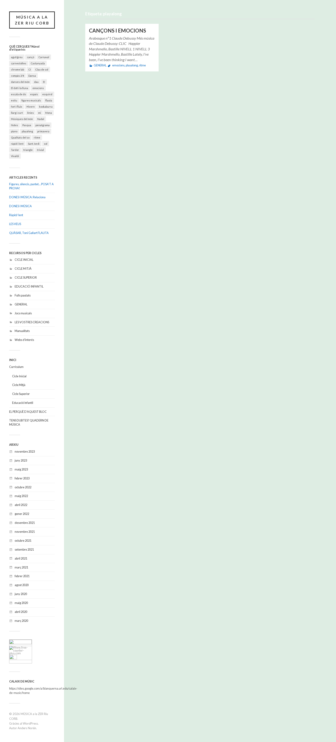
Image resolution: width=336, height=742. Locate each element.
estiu (14, 100)
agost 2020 (22, 585)
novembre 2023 (25, 451)
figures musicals (31, 100)
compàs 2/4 (17, 75)
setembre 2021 (24, 549)
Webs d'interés (24, 340)
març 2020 (21, 620)
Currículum (16, 367)
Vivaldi (15, 156)
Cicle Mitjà (18, 385)
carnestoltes (18, 63)
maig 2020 (21, 603)
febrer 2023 (22, 478)
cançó (30, 57)
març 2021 (21, 567)
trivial (40, 149)
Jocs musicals (23, 313)
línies (30, 112)
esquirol (47, 94)
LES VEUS (15, 224)
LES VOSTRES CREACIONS (32, 322)
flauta (48, 100)
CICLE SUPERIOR (26, 277)
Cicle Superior (21, 394)
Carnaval (43, 57)
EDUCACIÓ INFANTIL (29, 286)
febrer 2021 (22, 576)
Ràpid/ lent (16, 215)
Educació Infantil (22, 403)
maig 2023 (21, 469)
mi (39, 112)
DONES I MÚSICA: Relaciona (27, 197)
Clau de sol (41, 69)
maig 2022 (21, 496)
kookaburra (46, 106)
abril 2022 (21, 505)
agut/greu (17, 57)
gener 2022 (22, 514)
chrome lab (17, 69)
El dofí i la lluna (19, 88)
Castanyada (38, 63)
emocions (38, 88)
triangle (28, 149)
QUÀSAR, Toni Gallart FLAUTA (29, 233)
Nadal (40, 118)
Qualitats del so (20, 137)
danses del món (20, 81)
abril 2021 (21, 558)
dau (36, 81)
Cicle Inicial (19, 376)
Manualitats (22, 331)
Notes (14, 125)
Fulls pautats (23, 295)
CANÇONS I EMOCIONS (117, 30)
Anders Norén (27, 728)
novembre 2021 (25, 531)
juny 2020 (21, 594)
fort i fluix (16, 106)
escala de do (18, 94)
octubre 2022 (23, 487)
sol (45, 143)
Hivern (31, 106)
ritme (37, 137)
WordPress (30, 723)
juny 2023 (21, 460)
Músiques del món (22, 118)
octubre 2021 (23, 540)
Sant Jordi (34, 143)
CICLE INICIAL (24, 259)
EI (44, 81)
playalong (27, 131)
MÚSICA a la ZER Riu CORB (32, 20)
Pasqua (26, 125)
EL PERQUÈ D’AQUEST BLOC (28, 411)
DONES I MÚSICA (20, 206)
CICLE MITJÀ (23, 268)
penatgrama (42, 125)
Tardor (15, 149)
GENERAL (21, 304)
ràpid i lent (17, 143)
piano (14, 131)
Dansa (32, 75)
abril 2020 (21, 612)
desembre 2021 (25, 523)
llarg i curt (17, 112)
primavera (43, 131)
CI (29, 69)
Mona (48, 112)
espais (34, 94)
